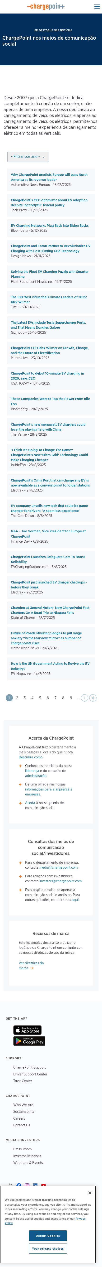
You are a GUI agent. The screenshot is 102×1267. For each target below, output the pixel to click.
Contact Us (21, 1125)
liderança (32, 771)
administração (35, 776)
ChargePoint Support (29, 1067)
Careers (19, 1118)
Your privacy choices (48, 1248)
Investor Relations (27, 1156)
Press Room (22, 1149)
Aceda (30, 803)
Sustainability (24, 1111)
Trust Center (22, 1081)
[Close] (90, 1193)
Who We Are (23, 1105)
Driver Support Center (30, 1074)
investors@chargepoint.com (60, 881)
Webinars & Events (28, 1162)
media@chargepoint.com (58, 867)
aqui (75, 900)
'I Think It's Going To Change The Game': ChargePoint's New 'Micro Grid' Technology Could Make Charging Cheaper (49, 455)
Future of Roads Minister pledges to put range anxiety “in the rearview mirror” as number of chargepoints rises (46, 638)
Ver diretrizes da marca (31, 965)
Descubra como (30, 757)
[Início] (46, 6)
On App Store (27, 1030)
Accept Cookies (48, 1236)
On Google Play (29, 1041)
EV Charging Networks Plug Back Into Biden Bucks (50, 225)
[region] (48, 1224)
